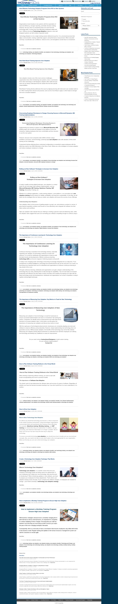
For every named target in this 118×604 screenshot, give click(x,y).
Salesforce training (32, 426)
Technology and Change (66, 543)
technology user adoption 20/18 (44, 356)
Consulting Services (45, 600)
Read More (21, 45)
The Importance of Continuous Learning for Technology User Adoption (40, 235)
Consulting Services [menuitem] (48, 5)
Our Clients (53, 600)
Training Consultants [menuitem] (32, 5)
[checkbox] (90, 20)
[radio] (90, 19)
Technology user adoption (27, 470)
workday (61, 544)
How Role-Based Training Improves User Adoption (34, 60)
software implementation (25, 402)
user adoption (26, 104)
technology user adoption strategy (48, 481)
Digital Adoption (43, 228)
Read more (52, 562)
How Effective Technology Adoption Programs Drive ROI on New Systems (41, 8)
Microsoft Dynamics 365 (51, 127)
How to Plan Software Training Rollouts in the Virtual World (37, 364)
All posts (21, 553)
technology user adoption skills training (53, 290)
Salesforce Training (45, 188)
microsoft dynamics (28, 161)
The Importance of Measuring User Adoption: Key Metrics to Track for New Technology (45, 299)
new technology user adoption (32, 228)
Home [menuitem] (22, 5)
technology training (27, 52)
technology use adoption (37, 290)
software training (27, 400)
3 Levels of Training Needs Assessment (91, 99)
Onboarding (89, 600)
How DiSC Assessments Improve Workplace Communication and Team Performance (91, 39)
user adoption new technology (59, 104)
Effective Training (43, 106)
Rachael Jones (27, 10)
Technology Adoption (39, 31)
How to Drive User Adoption (27, 409)
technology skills (24, 259)
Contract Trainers (34, 600)
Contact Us (86, 1)
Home (27, 600)
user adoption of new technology (51, 52)
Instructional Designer (80, 600)
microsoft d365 (37, 161)
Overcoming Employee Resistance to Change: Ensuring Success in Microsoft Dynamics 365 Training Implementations (47, 114)
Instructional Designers (48, 339)
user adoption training (35, 104)
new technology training (57, 289)
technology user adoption (65, 52)
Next (24, 553)
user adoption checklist (37, 52)
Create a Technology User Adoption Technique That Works (37, 459)
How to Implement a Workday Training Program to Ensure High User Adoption (42, 500)
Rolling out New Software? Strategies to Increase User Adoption (38, 169)
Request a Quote (77, 1)
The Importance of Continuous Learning (28, 292)
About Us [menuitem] (61, 5)
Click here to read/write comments (33, 48)
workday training (67, 544)
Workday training (44, 426)
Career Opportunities (67, 1)
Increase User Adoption (53, 106)
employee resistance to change (48, 161)
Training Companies (69, 600)
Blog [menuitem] (70, 5)
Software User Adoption (37, 380)
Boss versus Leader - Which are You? (91, 100)
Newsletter (93, 1)
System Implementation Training (31, 106)
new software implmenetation (67, 400)
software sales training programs (53, 402)
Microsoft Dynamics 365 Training (29, 188)
